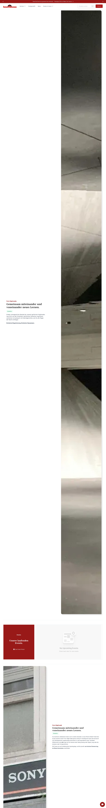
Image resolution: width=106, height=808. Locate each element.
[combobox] (86, 6)
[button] (3, 1)
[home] (10, 6)
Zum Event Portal (18, 649)
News (39, 6)
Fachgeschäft (31, 6)
